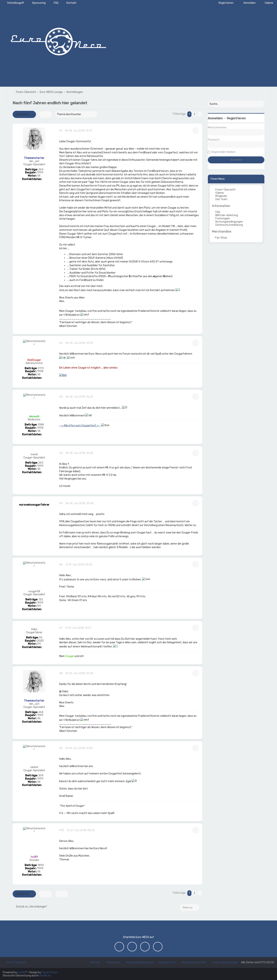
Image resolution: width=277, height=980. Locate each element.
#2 (61, 343)
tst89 (34, 856)
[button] (199, 114)
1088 (41, 424)
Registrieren (236, 118)
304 (40, 775)
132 (40, 599)
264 (40, 169)
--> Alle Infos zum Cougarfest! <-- (80, 425)
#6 (61, 564)
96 (40, 637)
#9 (61, 748)
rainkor (34, 767)
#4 (61, 453)
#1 (60, 130)
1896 (41, 865)
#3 (61, 396)
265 (40, 462)
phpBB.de (45, 975)
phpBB (22, 972)
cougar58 (34, 591)
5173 (41, 368)
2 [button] (194, 114)
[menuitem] (267, 2)
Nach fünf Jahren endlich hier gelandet (50, 102)
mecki (34, 454)
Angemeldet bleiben (223, 152)
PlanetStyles (50, 972)
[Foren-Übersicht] (58, 40)
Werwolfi (34, 416)
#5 (61, 503)
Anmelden (215, 118)
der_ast (34, 161)
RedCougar (34, 360)
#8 (61, 673)
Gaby (34, 629)
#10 (61, 830)
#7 (61, 628)
